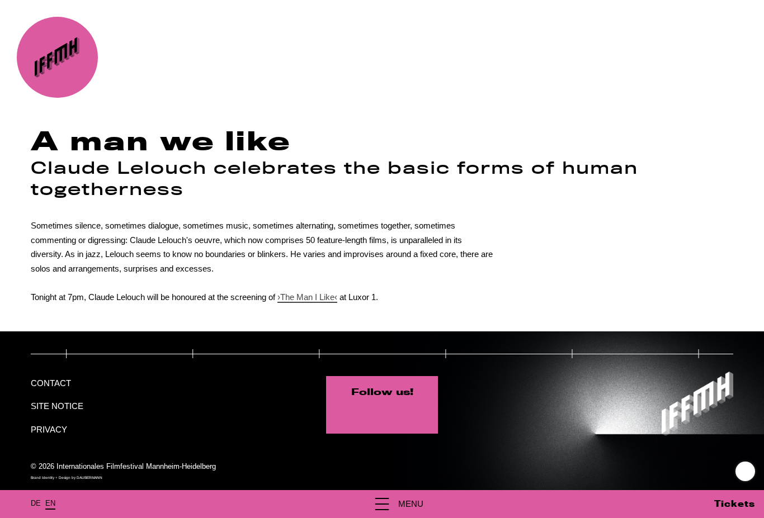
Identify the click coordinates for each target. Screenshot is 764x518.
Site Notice (57, 406)
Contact (51, 383)
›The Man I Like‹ (307, 297)
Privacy (49, 429)
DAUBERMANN (89, 477)
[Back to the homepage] (57, 57)
